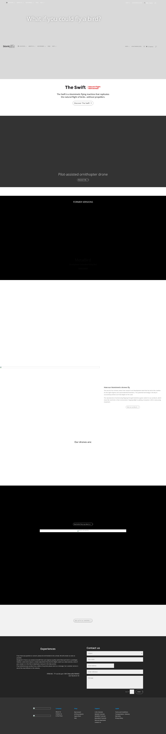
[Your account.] (144, 3)
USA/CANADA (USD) (137, 3)
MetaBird (83, 254)
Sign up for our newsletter (82, 620)
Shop (127, 3)
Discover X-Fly (82, 180)
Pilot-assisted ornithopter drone (83, 174)
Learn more (83, 263)
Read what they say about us (82, 524)
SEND (139, 692)
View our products (132, 407)
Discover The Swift (82, 103)
